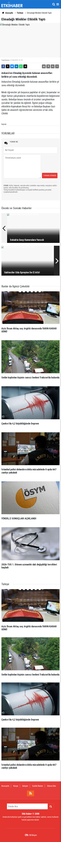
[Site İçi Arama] (54, 4)
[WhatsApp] (21, 66)
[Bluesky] (12, 66)
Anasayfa (9, 13)
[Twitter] (8, 66)
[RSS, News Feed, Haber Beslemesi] (30, 793)
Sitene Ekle (51, 786)
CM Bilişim (33, 835)
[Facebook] (3, 66)
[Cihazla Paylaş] (25, 66)
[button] (48, 66)
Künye (15, 786)
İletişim (25, 786)
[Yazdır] (44, 66)
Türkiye (20, 13)
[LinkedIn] (16, 66)
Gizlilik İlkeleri (37, 786)
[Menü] (58, 4)
